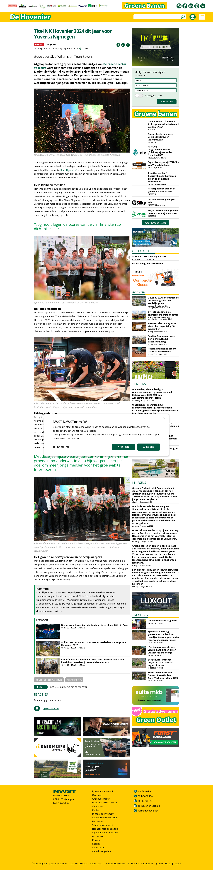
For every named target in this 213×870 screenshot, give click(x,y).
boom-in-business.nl (142, 863)
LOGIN (40, 686)
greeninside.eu (163, 863)
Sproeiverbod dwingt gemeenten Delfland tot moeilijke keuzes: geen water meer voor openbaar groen (163, 635)
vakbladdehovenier (148, 810)
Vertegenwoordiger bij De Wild (161, 201)
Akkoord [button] (148, 446)
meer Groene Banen (156, 222)
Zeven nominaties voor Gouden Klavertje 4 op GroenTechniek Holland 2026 (163, 675)
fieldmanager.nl (40, 863)
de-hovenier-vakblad (149, 805)
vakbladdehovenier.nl (117, 863)
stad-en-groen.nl (78, 863)
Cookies (96, 843)
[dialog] (106, 435)
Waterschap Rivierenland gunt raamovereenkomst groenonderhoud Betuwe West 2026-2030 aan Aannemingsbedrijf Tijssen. (152, 393)
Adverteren (98, 847)
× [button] (164, 417)
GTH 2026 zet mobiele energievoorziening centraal (163, 313)
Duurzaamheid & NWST (104, 802)
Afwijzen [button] (123, 446)
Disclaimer (97, 836)
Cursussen (97, 806)
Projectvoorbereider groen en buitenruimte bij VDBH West (163, 212)
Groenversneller (101, 798)
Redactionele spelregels (105, 828)
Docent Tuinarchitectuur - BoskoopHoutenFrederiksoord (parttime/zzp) (163, 124)
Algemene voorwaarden (105, 832)
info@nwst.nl (144, 791)
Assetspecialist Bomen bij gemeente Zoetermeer (161, 190)
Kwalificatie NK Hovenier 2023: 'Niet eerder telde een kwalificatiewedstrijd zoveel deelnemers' (92, 661)
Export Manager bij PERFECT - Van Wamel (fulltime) (163, 163)
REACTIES (41, 694)
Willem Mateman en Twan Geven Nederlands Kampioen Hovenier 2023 (93, 644)
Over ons (97, 794)
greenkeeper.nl (59, 863)
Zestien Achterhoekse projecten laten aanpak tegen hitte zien (160, 662)
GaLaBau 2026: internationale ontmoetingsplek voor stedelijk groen (163, 300)
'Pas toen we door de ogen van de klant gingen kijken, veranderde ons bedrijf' (162, 649)
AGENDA (138, 292)
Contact (96, 809)
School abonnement (102, 825)
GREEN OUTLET (143, 251)
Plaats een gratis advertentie (148, 263)
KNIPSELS (139, 482)
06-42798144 (145, 800)
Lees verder (73, 438)
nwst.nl (177, 863)
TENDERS (139, 384)
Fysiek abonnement (102, 791)
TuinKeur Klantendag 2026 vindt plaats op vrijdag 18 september (161, 326)
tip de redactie (51, 708)
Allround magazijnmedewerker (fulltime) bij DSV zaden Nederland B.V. (160, 151)
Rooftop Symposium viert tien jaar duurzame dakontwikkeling (161, 338)
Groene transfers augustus (162, 620)
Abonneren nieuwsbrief (104, 817)
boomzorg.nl (97, 863)
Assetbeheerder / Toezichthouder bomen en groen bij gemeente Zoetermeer (162, 177)
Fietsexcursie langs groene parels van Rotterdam (162, 350)
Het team (97, 821)
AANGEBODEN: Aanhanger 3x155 (149, 256)
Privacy (96, 840)
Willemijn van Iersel (44, 48)
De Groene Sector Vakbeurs (49, 679)
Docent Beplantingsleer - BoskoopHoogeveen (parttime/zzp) (161, 137)
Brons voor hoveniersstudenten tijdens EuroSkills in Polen (95, 625)
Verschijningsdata (101, 851)
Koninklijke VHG (68, 169)
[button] (61, 447)
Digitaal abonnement (103, 813)
